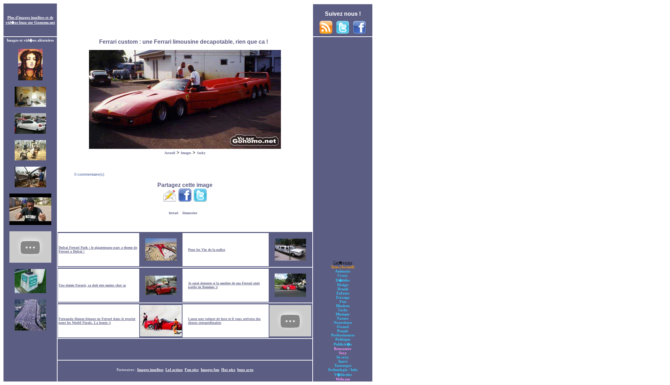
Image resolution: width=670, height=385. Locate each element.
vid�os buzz (16, 22)
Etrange (343, 297)
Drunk (342, 289)
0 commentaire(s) (88, 174)
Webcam (343, 379)
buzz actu (245, 370)
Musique (343, 314)
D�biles (343, 280)
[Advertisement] (185, 20)
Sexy (343, 353)
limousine (190, 213)
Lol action (174, 370)
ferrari (173, 213)
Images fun (210, 370)
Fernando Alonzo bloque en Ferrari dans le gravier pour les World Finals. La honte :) (97, 321)
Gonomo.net (44, 22)
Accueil (169, 153)
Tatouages (342, 365)
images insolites (31, 17)
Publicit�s (343, 344)
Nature (343, 318)
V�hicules (343, 374)
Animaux (342, 271)
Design (342, 285)
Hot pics (228, 370)
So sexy (342, 357)
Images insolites (150, 370)
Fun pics (192, 370)
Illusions (343, 306)
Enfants (342, 293)
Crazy (342, 275)
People (342, 331)
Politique (342, 339)
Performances (343, 335)
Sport (343, 361)
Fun (343, 301)
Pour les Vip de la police (206, 250)
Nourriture (343, 322)
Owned (343, 327)
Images (186, 153)
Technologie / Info (343, 370)
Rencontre (342, 349)
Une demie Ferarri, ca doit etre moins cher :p (92, 285)
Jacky (201, 153)
